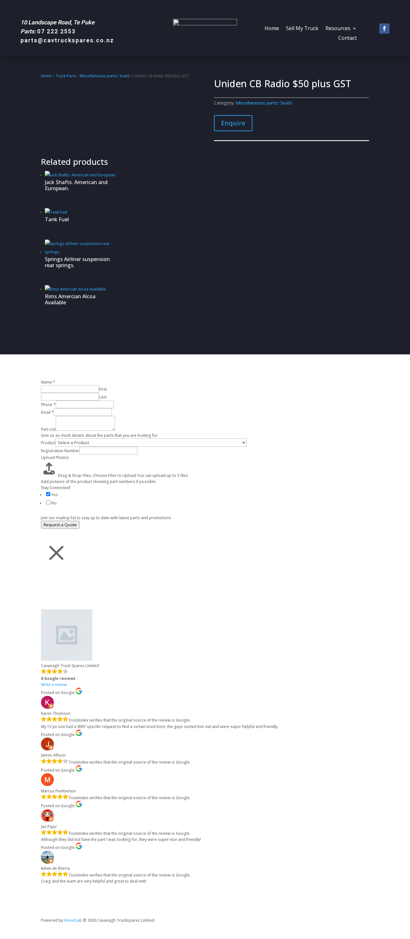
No (54, 503)
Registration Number (60, 450)
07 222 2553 (56, 31)
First (103, 389)
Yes (54, 494)
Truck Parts (65, 76)
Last (103, 397)
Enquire (233, 123)
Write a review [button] (54, 684)
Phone (48, 404)
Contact (347, 38)
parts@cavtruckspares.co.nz (67, 40)
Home (272, 29)
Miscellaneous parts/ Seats (105, 76)
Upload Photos (55, 457)
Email (47, 412)
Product (48, 442)
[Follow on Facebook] (384, 28)
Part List (48, 429)
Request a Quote (60, 525)
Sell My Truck (302, 29)
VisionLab (73, 920)
